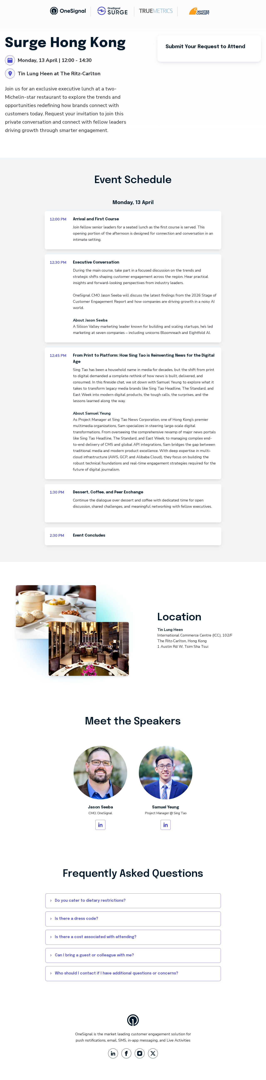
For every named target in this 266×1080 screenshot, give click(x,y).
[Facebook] (126, 1053)
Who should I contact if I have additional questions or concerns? (116, 973)
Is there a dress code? (76, 919)
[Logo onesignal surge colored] (112, 11)
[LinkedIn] (113, 1053)
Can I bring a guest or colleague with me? (94, 955)
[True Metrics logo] (155, 11)
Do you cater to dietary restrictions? (90, 901)
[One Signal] (68, 11)
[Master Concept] (199, 11)
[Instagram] (140, 1053)
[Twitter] (153, 1053)
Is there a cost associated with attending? (96, 937)
